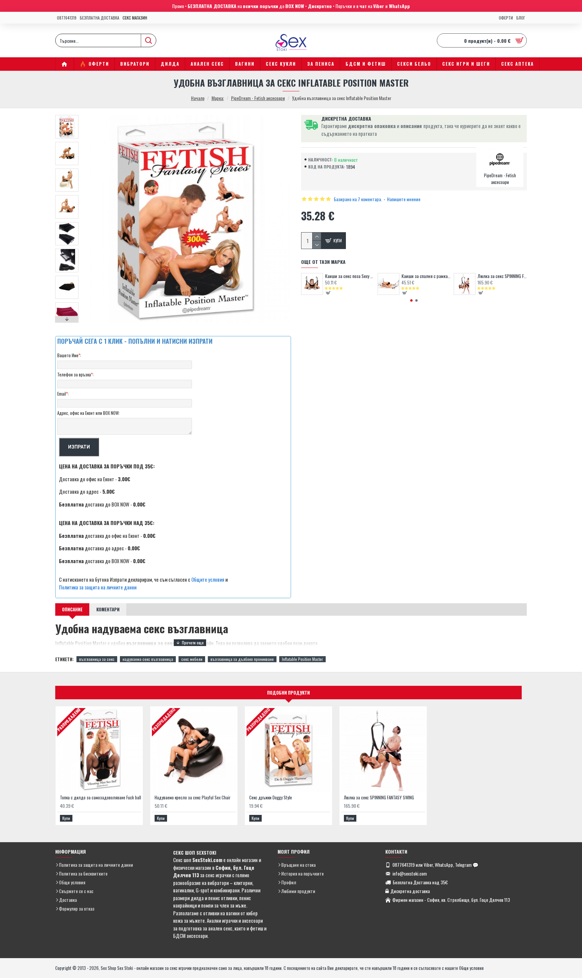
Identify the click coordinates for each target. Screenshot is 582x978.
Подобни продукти (288, 692)
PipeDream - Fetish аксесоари (258, 97)
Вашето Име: (69, 355)
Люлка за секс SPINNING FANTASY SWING (502, 276)
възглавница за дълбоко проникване (242, 659)
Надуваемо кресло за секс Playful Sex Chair (193, 797)
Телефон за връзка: (75, 374)
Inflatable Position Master (302, 659)
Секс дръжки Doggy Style (270, 797)
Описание (72, 609)
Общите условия (207, 579)
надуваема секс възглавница (148, 659)
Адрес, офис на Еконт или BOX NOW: (88, 412)
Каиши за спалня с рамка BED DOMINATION (426, 276)
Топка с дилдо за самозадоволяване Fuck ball (100, 797)
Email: (63, 393)
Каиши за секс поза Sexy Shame (349, 276)
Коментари (108, 609)
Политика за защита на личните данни (97, 587)
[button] (67, 116)
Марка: (218, 97)
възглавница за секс (97, 659)
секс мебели (191, 659)
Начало (197, 97)
